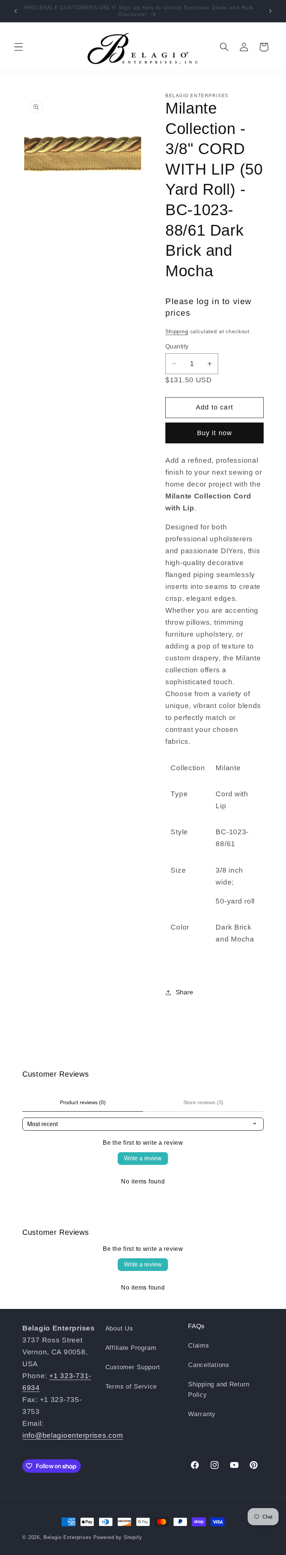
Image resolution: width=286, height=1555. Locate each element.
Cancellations (208, 1364)
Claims (198, 1345)
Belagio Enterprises (68, 1537)
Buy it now (214, 433)
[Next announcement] (270, 11)
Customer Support (133, 1367)
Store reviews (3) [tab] (203, 1102)
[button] (19, 47)
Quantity (177, 346)
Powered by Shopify (117, 1537)
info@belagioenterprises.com (72, 1435)
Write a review (143, 1158)
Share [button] (184, 992)
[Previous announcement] (15, 11)
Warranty (202, 1414)
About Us (119, 1328)
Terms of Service (131, 1386)
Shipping (176, 331)
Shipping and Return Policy (219, 1389)
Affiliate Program (130, 1347)
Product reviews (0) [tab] (83, 1102)
